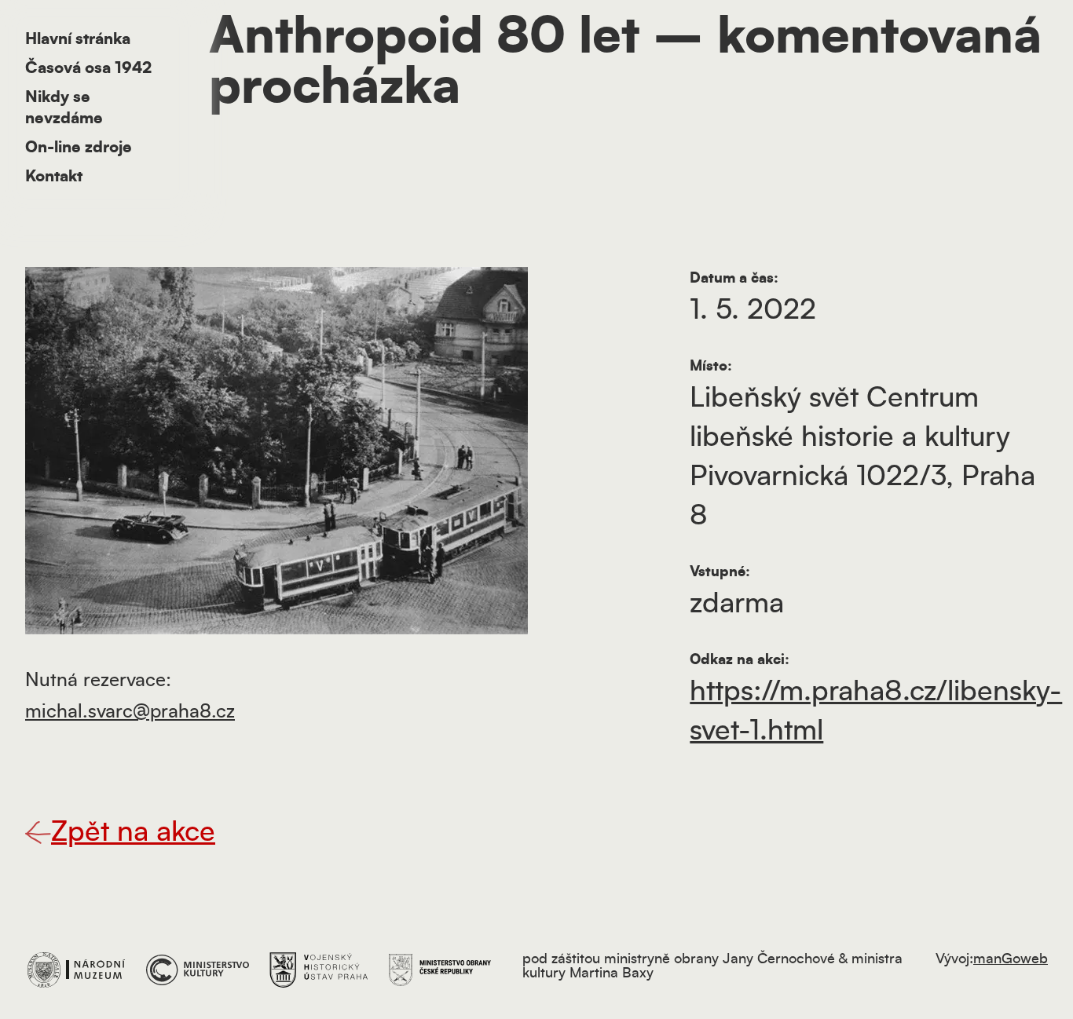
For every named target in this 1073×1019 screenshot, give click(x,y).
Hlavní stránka (77, 39)
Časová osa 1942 (88, 68)
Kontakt (53, 176)
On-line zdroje (78, 147)
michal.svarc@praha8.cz (130, 712)
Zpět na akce (133, 832)
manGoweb (1010, 959)
